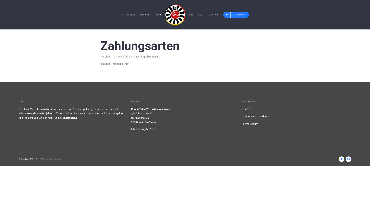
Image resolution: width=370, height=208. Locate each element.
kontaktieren (70, 117)
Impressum (251, 123)
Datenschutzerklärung (257, 116)
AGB (247, 109)
